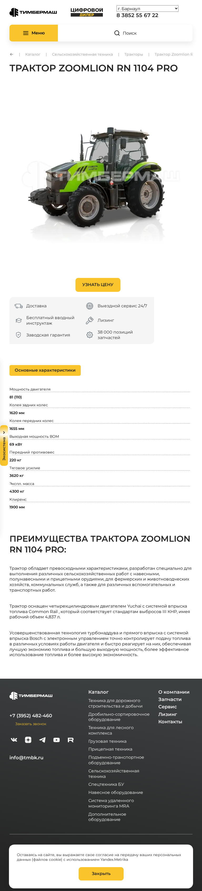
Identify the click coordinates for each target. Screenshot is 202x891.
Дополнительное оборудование (107, 816)
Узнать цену (97, 284)
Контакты (170, 722)
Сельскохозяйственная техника (113, 773)
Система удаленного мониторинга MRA (111, 803)
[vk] (14, 740)
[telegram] (42, 740)
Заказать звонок (30, 723)
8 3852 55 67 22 (137, 15)
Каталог (98, 692)
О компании (174, 692)
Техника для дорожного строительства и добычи (115, 703)
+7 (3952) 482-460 (30, 716)
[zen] (28, 740)
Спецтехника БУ (106, 784)
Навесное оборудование (115, 792)
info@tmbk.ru (26, 758)
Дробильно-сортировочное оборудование (119, 716)
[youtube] (56, 740)
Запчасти (170, 699)
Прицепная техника (110, 749)
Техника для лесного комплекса (111, 730)
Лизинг (167, 714)
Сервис (167, 707)
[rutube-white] (71, 740)
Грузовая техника (107, 741)
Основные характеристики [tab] (45, 370)
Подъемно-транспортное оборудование (116, 759)
